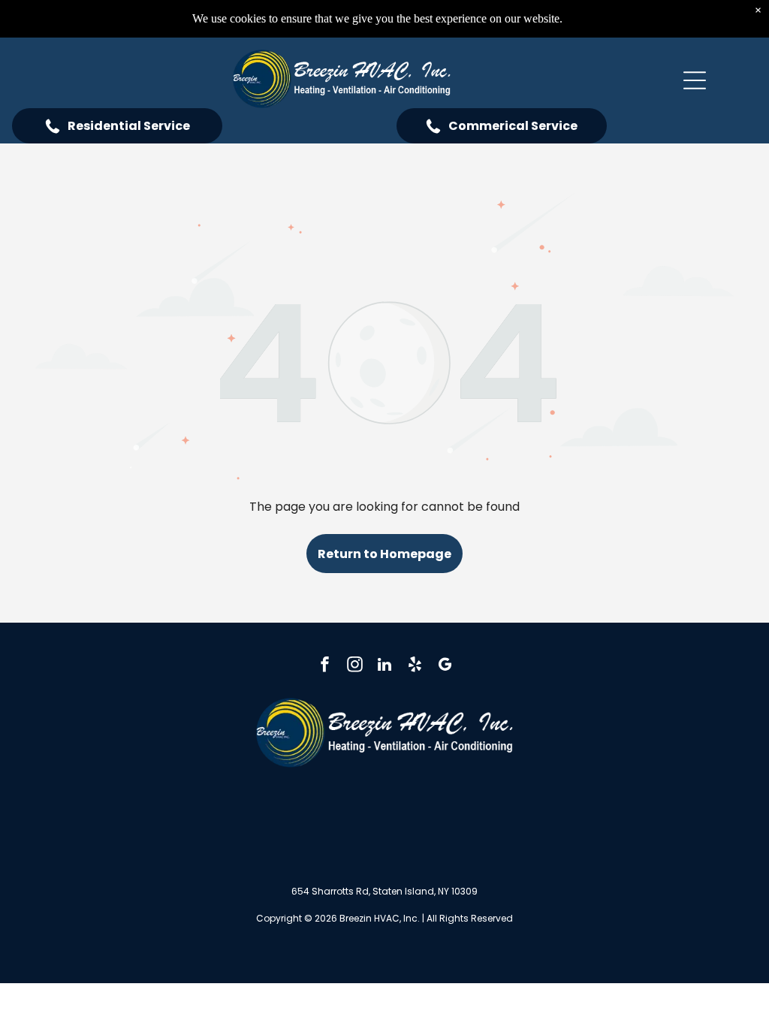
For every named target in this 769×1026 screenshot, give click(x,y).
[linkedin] (385, 666)
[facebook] (324, 666)
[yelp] (415, 666)
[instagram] (354, 666)
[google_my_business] (445, 666)
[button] (694, 80)
